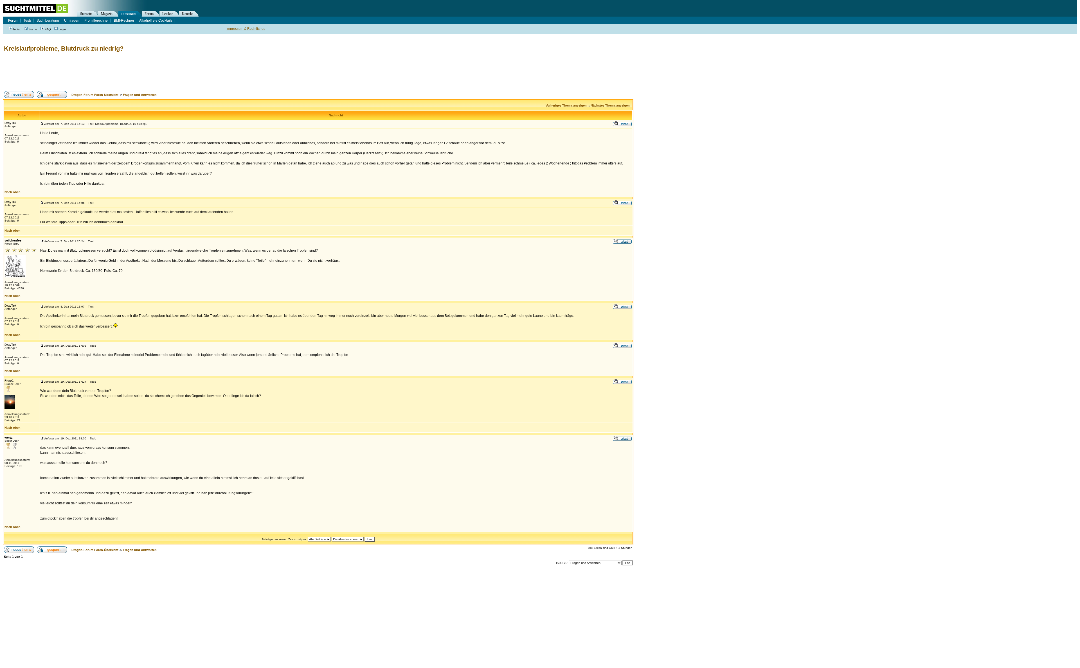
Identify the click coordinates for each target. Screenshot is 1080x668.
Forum (149, 14)
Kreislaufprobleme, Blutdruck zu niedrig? (63, 48)
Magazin (106, 14)
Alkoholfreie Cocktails (155, 20)
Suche (32, 29)
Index (17, 29)
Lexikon (167, 14)
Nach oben (12, 192)
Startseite (86, 14)
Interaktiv (128, 14)
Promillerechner (96, 20)
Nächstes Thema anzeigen (610, 105)
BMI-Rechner (124, 20)
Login (62, 29)
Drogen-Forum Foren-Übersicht (94, 94)
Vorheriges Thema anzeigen (566, 105)
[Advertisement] (105, 71)
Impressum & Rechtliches (245, 29)
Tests (28, 20)
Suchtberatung (48, 20)
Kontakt (187, 14)
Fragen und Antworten (140, 94)
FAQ (48, 29)
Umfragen (71, 20)
